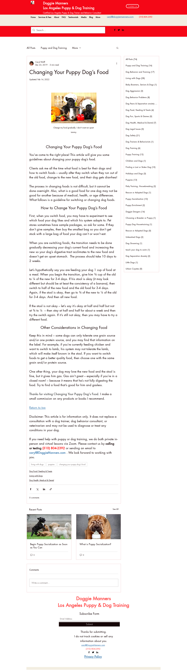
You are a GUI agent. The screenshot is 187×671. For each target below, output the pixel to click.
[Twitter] (118, 30)
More (75, 47)
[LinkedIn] (123, 30)
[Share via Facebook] (30, 489)
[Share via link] (50, 489)
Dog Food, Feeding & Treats (40, 471)
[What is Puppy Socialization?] (98, 526)
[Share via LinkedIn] (44, 489)
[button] (45, 17)
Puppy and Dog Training (54, 47)
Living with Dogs (36, 475)
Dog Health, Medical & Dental (41, 480)
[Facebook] (114, 30)
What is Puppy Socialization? (95, 544)
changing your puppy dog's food (72, 464)
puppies (51, 464)
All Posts (31, 47)
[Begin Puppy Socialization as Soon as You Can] (49, 526)
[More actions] (116, 63)
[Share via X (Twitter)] (37, 489)
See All (115, 509)
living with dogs (37, 464)
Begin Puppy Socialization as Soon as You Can (48, 545)
